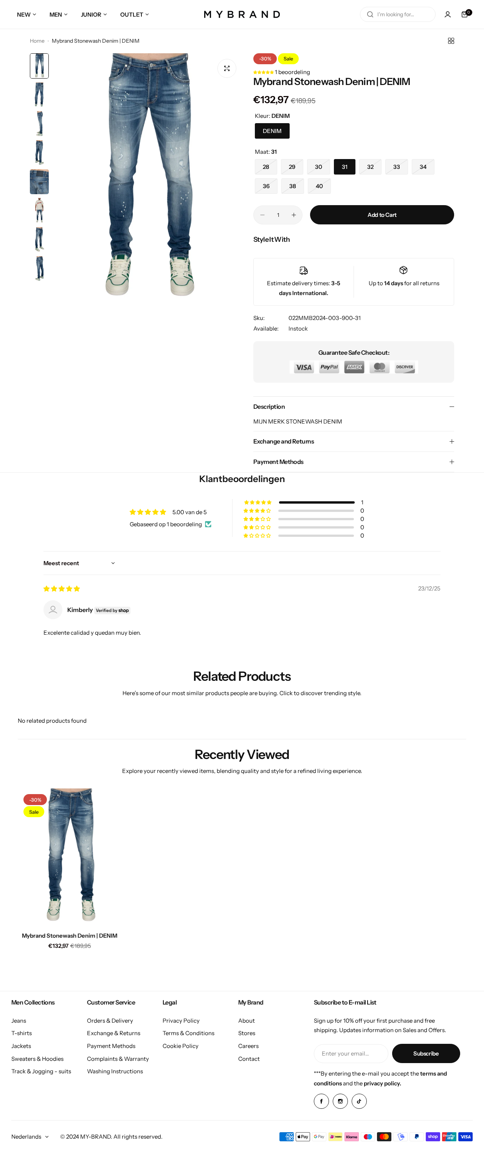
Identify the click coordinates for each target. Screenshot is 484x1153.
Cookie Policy (181, 1045)
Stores (246, 1033)
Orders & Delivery (110, 1020)
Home (37, 40)
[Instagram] (340, 1101)
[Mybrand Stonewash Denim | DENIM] (69, 857)
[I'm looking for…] (370, 14)
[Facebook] (321, 1101)
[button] (264, 72)
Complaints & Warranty (118, 1058)
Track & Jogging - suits (41, 1071)
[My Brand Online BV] (242, 14)
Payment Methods (111, 1045)
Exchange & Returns (113, 1033)
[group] (147, 179)
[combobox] (398, 14)
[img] (61, 588)
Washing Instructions (115, 1071)
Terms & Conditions (188, 1033)
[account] (447, 14)
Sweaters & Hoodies (37, 1058)
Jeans (18, 1020)
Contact (249, 1058)
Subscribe (426, 1053)
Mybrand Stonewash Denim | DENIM (69, 935)
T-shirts (21, 1033)
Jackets (21, 1045)
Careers (248, 1045)
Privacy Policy (181, 1020)
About (246, 1020)
